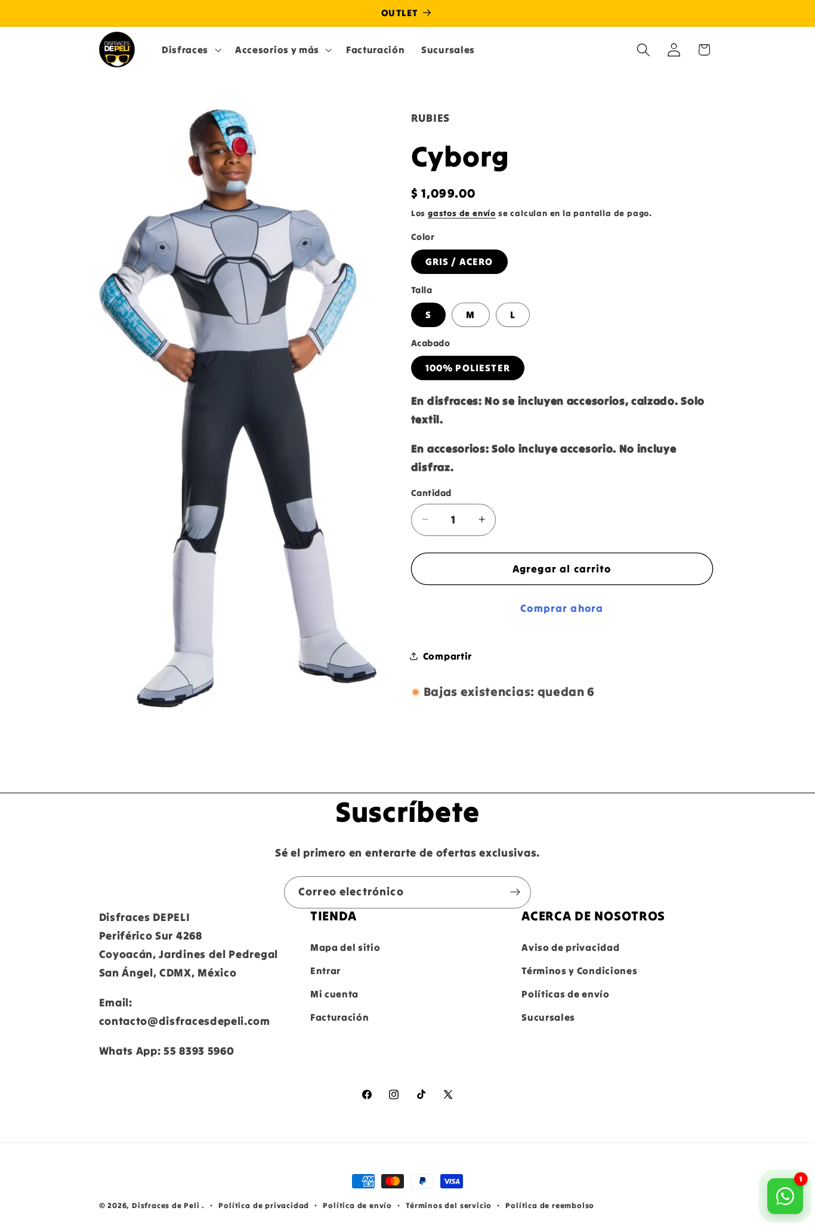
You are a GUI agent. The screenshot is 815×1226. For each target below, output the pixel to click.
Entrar (325, 971)
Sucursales (548, 1017)
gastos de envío (462, 213)
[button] (190, 49)
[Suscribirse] (515, 892)
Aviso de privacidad (570, 948)
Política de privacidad (263, 1205)
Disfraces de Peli (166, 1205)
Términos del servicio (449, 1205)
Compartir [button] (447, 655)
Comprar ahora (561, 608)
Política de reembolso (549, 1205)
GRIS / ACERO (459, 261)
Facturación (339, 1017)
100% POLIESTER (467, 368)
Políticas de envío (565, 994)
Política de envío (357, 1205)
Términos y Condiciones (579, 971)
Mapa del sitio (345, 948)
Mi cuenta (334, 994)
